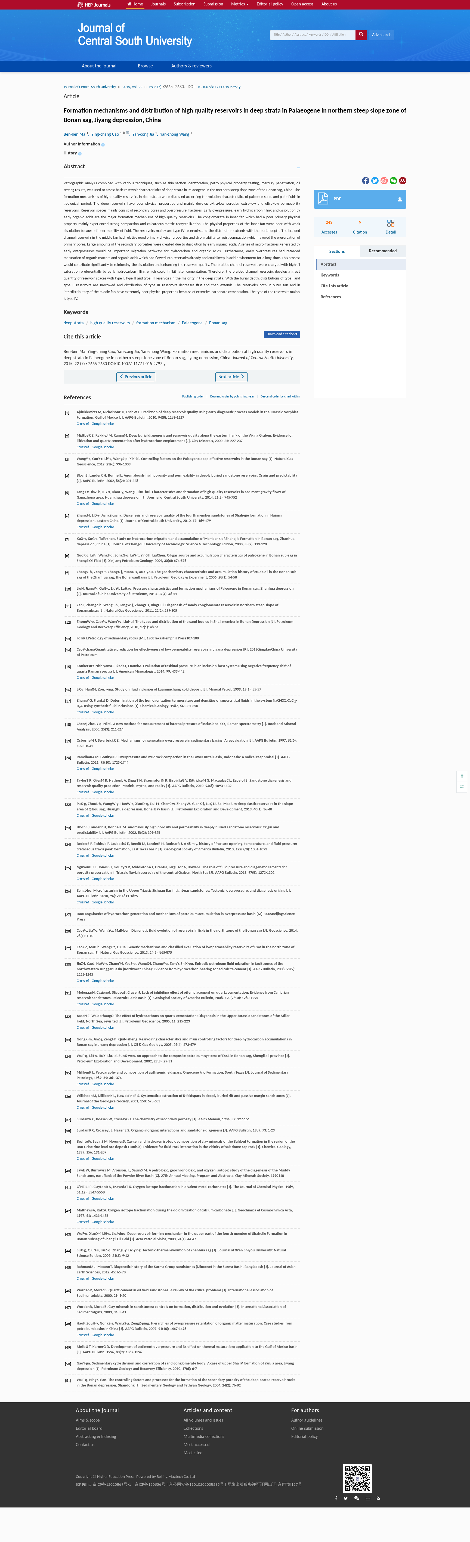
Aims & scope (88, 1420)
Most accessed (196, 1445)
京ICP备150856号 (150, 1485)
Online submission (307, 1428)
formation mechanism (155, 323)
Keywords (330, 275)
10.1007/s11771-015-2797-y (218, 87)
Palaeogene (192, 323)
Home (137, 4)
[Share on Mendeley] (402, 180)
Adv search (381, 35)
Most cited (193, 1453)
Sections (337, 252)
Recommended (383, 251)
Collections (193, 1428)
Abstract (328, 264)
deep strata (74, 323)
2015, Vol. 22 (132, 87)
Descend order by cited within (280, 396)
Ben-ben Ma (75, 134)
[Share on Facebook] (365, 180)
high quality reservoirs (110, 323)
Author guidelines (306, 1420)
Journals (158, 4)
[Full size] (461, 787)
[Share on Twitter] (374, 180)
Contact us (85, 1445)
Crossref (83, 424)
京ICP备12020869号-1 (111, 1485)
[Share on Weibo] (384, 180)
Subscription (184, 4)
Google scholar (103, 424)
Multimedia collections (204, 1437)
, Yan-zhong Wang (173, 134)
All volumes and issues (203, 1420)
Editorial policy (270, 4)
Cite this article (334, 286)
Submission (213, 4)
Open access (302, 4)
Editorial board (89, 1428)
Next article (229, 377)
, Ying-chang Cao (104, 134)
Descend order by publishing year (232, 396)
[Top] (461, 776)
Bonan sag (218, 323)
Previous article (138, 377)
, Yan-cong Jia (142, 134)
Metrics (238, 4)
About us (329, 4)
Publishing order (193, 396)
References (331, 297)
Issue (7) (155, 87)
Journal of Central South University (90, 87)
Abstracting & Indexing (96, 1437)
